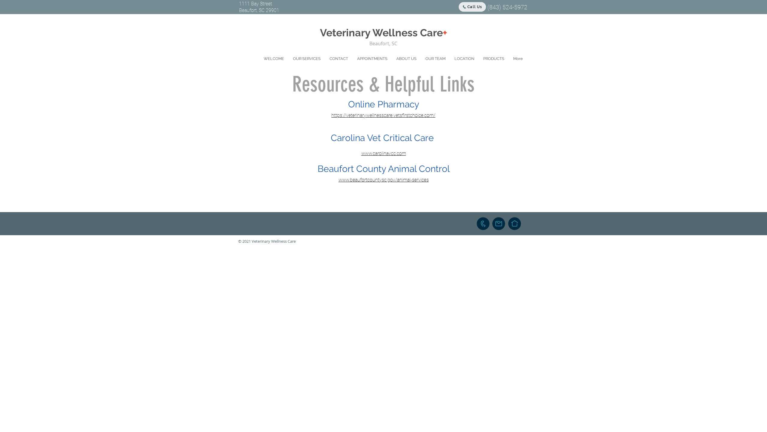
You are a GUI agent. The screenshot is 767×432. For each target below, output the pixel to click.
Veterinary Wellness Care (383, 33)
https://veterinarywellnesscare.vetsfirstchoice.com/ (383, 115)
